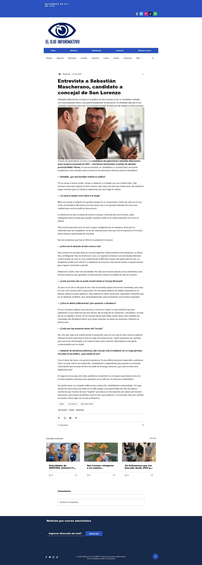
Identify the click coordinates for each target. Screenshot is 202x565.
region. (61, 404)
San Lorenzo (62, 410)
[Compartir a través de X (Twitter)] (64, 418)
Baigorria (60, 58)
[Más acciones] (142, 74)
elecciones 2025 (87, 404)
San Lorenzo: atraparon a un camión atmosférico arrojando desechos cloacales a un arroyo (100, 466)
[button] (153, 58)
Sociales (84, 58)
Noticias (49, 58)
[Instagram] (146, 13)
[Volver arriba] (155, 556)
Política (116, 58)
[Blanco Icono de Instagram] (53, 557)
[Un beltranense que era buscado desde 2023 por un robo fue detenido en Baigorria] (139, 452)
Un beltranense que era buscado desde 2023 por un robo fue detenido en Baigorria (139, 466)
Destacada (128, 58)
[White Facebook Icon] (46, 557)
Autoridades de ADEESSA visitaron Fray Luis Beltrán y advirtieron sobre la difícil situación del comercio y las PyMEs (62, 466)
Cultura (106, 58)
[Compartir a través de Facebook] (59, 418)
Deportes (95, 58)
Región (71, 410)
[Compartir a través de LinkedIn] (70, 418)
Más (138, 58)
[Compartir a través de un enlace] (76, 418)
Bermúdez (72, 58)
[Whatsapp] (155, 13)
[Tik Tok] (150, 13)
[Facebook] (136, 13)
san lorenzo (72, 404)
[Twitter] (141, 13)
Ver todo (153, 438)
